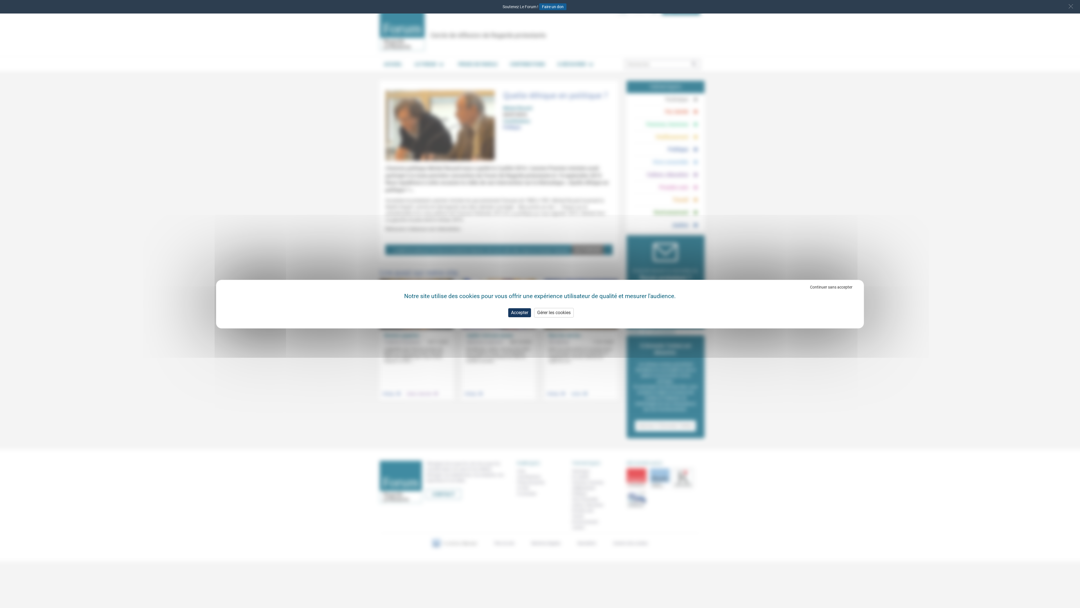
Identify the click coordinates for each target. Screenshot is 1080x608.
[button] (1070, 6)
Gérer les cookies (554, 312)
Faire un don (553, 7)
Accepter (519, 312)
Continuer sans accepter (831, 287)
